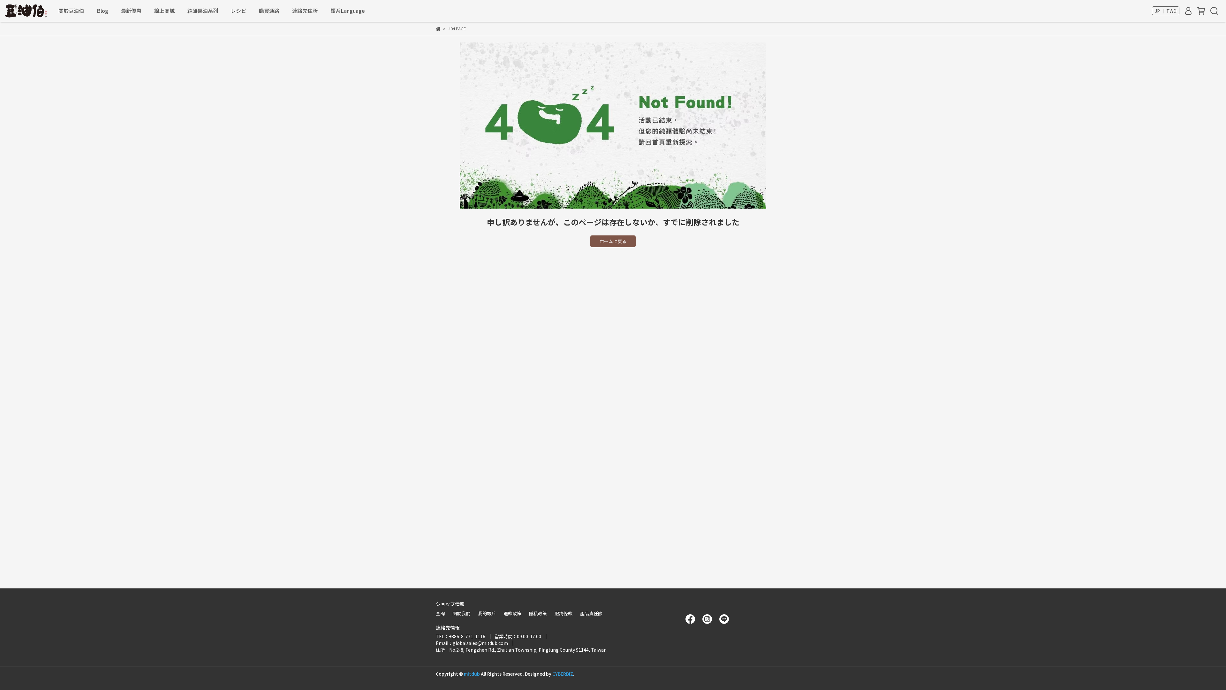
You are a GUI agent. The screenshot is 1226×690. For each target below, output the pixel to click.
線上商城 (164, 10)
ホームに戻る (613, 241)
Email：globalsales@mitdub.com (472, 643)
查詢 (440, 613)
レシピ (238, 10)
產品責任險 (591, 613)
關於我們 (461, 613)
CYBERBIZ (562, 674)
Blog (102, 10)
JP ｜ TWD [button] (1166, 11)
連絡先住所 (305, 10)
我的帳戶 (487, 613)
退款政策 (512, 613)
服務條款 (563, 613)
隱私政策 (538, 613)
